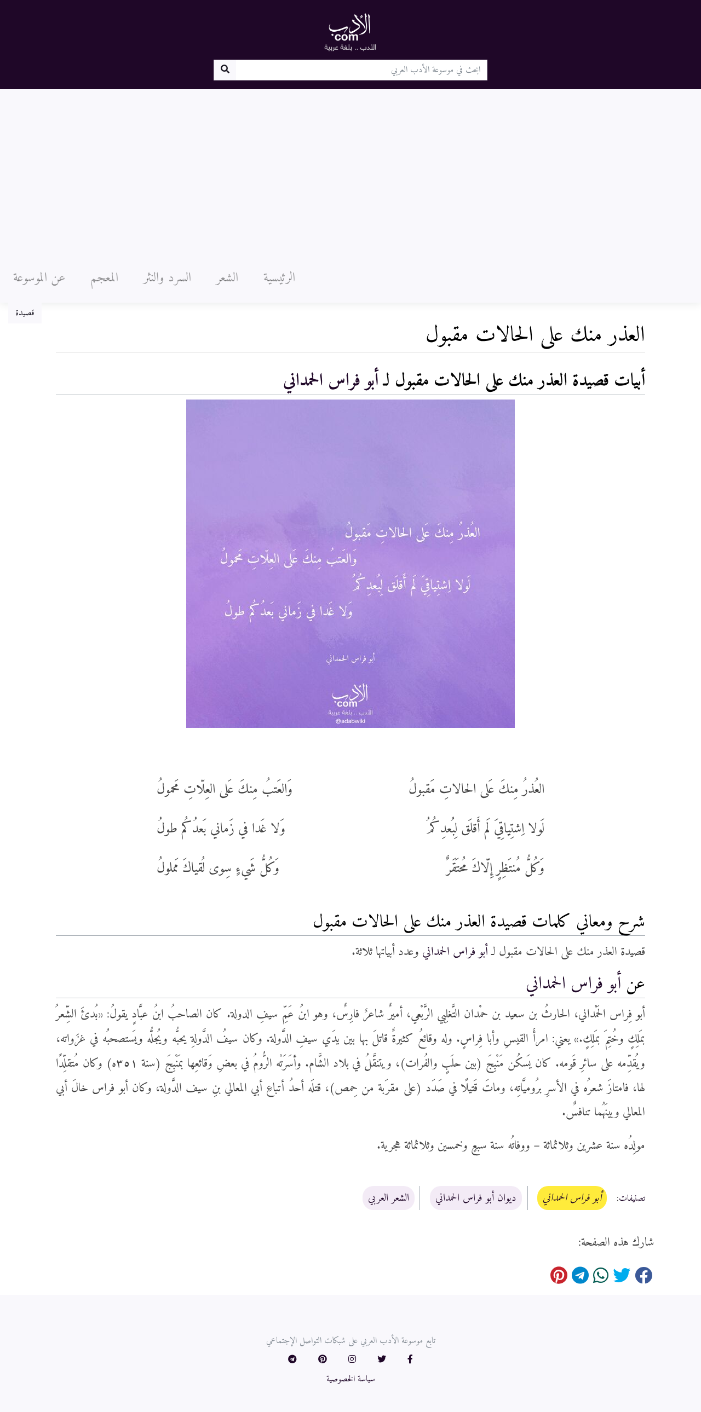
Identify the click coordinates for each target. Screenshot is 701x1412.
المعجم (104, 278)
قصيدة (25, 313)
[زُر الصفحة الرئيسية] (350, 31)
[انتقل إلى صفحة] (225, 70)
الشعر (227, 278)
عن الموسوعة (39, 278)
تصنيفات (632, 1198)
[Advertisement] (350, 171)
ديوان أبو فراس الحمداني (475, 1198)
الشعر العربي (388, 1198)
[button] (410, 1360)
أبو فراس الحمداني (330, 381)
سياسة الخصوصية (350, 1379)
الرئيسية (279, 278)
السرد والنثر (167, 278)
